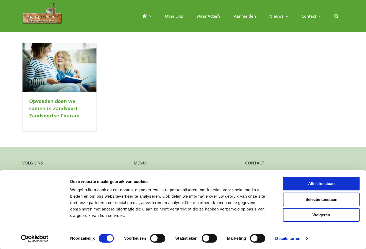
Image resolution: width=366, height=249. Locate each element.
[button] (336, 16)
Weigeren (321, 215)
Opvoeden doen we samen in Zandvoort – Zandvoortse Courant (55, 108)
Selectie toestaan (321, 199)
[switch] (157, 238)
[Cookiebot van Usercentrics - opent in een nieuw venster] (34, 239)
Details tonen (287, 238)
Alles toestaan (321, 183)
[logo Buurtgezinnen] (42, 4)
